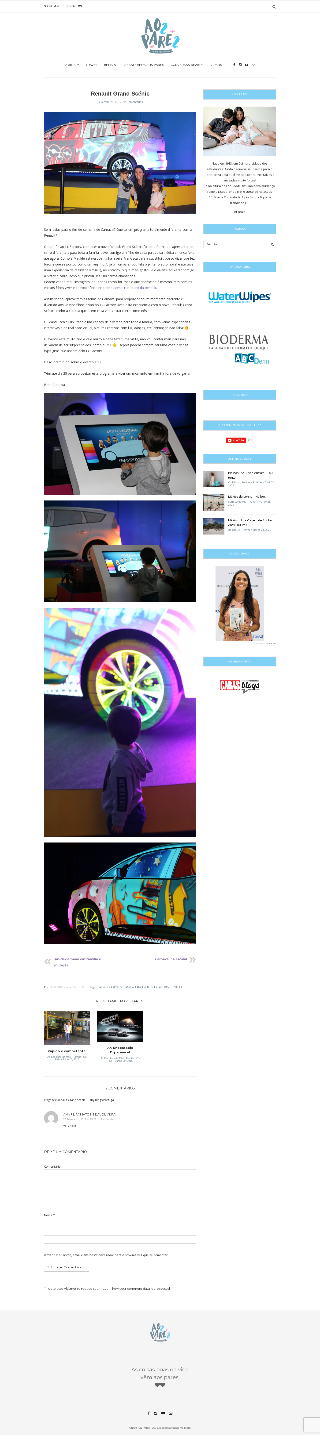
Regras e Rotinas (252, 482)
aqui (98, 362)
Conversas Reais (185, 65)
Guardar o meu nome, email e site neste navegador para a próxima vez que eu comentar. (104, 1255)
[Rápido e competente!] (67, 1029)
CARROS (103, 987)
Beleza (110, 65)
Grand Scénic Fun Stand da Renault (129, 287)
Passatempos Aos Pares (143, 65)
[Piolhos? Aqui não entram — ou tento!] (213, 479)
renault (176, 987)
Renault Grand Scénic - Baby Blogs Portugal (86, 1100)
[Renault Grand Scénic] (120, 166)
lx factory (161, 987)
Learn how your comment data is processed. (137, 1288)
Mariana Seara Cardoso (67, 987)
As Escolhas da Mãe (59, 1056)
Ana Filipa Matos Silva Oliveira (89, 1114)
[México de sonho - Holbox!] (213, 502)
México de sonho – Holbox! (247, 496)
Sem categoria (237, 501)
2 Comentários (133, 102)
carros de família (121, 987)
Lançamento (144, 987)
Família (70, 65)
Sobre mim (51, 6)
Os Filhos (233, 482)
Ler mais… (239, 212)
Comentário (52, 1166)
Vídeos (216, 65)
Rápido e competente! (67, 1051)
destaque (234, 529)
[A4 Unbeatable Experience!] (120, 1028)
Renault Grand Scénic (120, 93)
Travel (91, 65)
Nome (49, 1215)
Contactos (74, 6)
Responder (108, 1119)
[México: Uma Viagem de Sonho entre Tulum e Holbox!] (213, 526)
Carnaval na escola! (171, 959)
